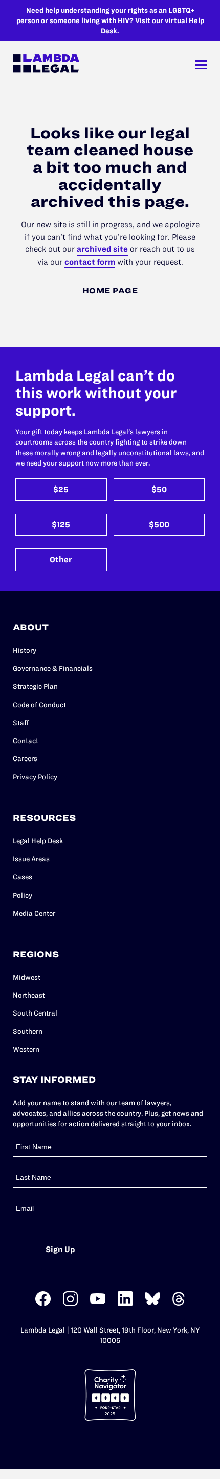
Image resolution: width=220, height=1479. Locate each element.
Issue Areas (31, 859)
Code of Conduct (39, 705)
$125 (61, 524)
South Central (35, 1013)
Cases (22, 877)
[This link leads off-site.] (43, 1304)
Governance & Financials (53, 668)
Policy (22, 895)
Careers (25, 758)
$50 (159, 489)
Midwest (26, 977)
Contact (25, 740)
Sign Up (60, 1249)
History (24, 650)
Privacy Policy (35, 777)
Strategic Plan (35, 686)
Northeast (29, 995)
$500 (159, 524)
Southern (27, 1031)
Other (61, 559)
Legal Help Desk (38, 841)
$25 (61, 489)
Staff (21, 723)
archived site (102, 248)
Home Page (110, 290)
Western (26, 1049)
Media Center (34, 913)
